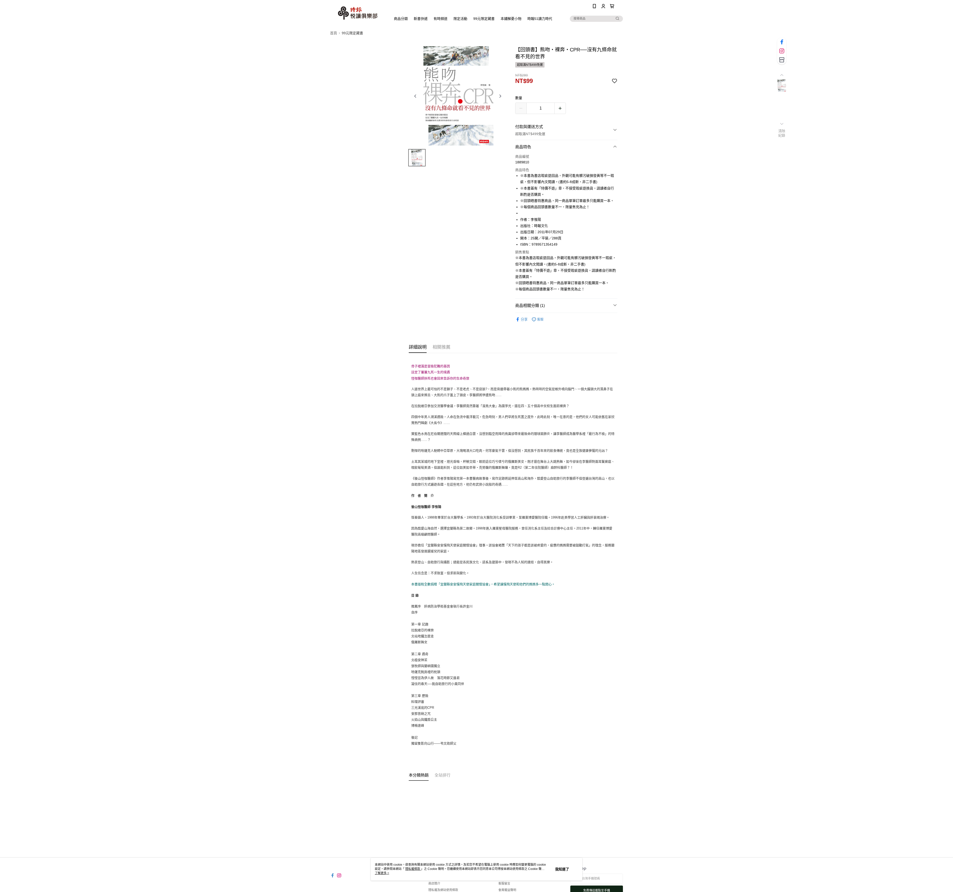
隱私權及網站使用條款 (443, 890)
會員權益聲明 (507, 890)
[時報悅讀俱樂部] (357, 13)
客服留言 (504, 883)
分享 (524, 319)
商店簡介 (434, 883)
